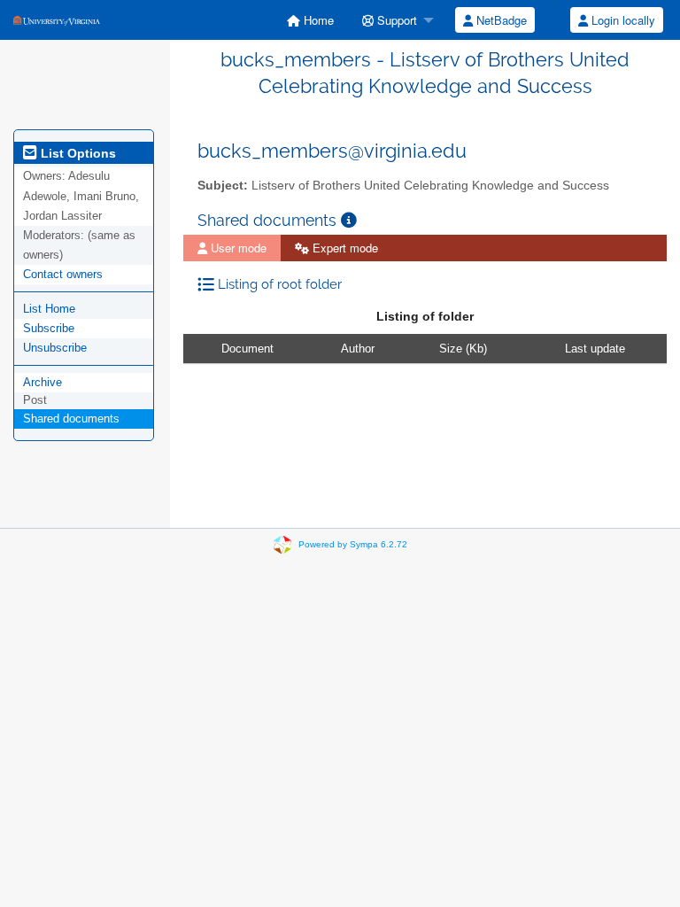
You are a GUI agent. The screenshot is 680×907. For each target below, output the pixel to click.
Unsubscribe (55, 347)
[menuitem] (310, 20)
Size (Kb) (463, 348)
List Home (49, 308)
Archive (42, 382)
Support (395, 20)
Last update (595, 348)
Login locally (621, 20)
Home (317, 20)
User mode (237, 247)
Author (358, 348)
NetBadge (500, 20)
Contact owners (63, 274)
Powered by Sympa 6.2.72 (352, 544)
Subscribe (48, 328)
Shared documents (71, 418)
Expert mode (343, 247)
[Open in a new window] (349, 220)
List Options (76, 153)
